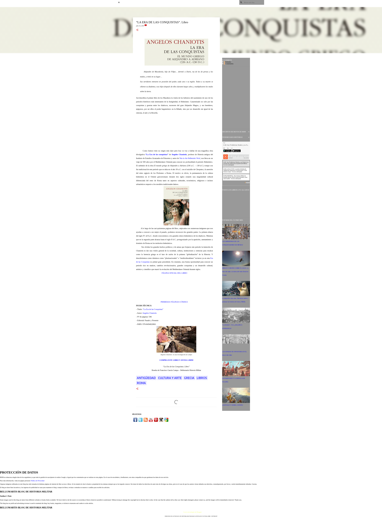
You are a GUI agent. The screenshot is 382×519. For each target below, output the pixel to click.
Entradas (228, 62)
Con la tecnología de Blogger (192, 512)
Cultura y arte (170, 378)
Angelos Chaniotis (179, 154)
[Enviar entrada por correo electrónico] (145, 26)
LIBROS (202, 378)
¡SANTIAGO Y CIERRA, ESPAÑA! (232, 405)
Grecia (189, 378)
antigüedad (146, 378)
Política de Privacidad (37, 481)
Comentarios (229, 64)
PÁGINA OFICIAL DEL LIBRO (174, 273)
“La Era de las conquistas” (156, 154)
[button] (137, 30)
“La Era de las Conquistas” (153, 309)
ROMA (141, 383)
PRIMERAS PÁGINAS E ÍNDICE (174, 302)
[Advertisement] (176, 132)
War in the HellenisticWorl (189, 158)
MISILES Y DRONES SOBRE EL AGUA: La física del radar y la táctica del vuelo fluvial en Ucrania (235, 271)
